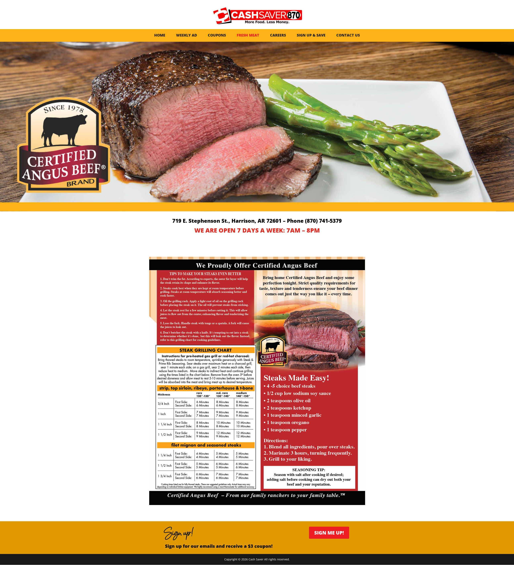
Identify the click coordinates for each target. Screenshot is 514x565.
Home (159, 35)
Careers (278, 35)
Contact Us (348, 35)
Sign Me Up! (329, 532)
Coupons (217, 35)
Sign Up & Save (311, 35)
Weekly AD (186, 35)
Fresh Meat (248, 35)
